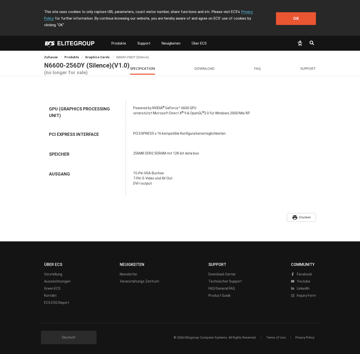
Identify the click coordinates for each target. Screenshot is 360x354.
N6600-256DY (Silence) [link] (132, 57)
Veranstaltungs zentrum (139, 281)
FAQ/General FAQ (221, 288)
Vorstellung (53, 274)
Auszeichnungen (57, 281)
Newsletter (128, 274)
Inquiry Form (306, 295)
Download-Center (222, 274)
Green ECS (52, 288)
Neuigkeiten (171, 43)
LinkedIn (303, 288)
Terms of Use (276, 337)
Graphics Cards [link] (97, 57)
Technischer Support (225, 281)
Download (204, 68)
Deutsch (68, 337)
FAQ (257, 68)
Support (143, 43)
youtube (303, 281)
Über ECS (199, 43)
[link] (71, 57)
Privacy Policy (304, 337)
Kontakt (50, 295)
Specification (142, 68)
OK (296, 18)
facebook (304, 274)
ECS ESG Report (56, 303)
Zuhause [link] (51, 57)
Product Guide (219, 295)
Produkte (118, 43)
